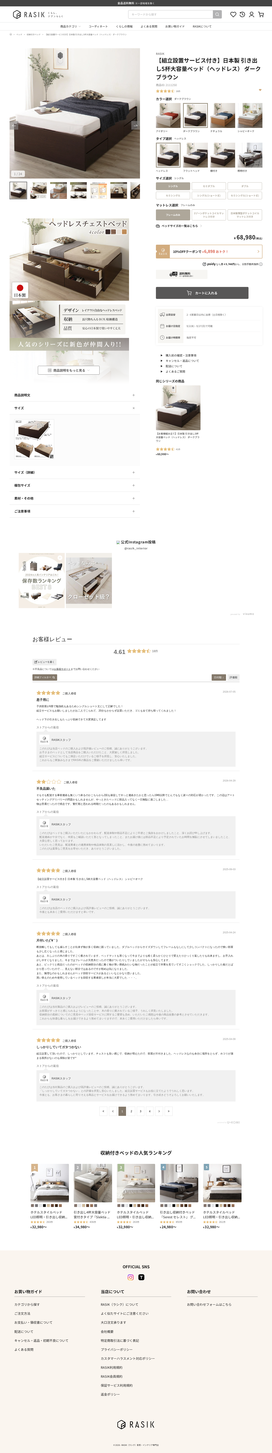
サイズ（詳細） (25, 472)
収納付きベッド (34, 34)
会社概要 (107, 1331)
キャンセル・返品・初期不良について (41, 1340)
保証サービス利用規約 (117, 1385)
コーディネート (98, 26)
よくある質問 (149, 26)
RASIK (160, 54)
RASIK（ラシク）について (119, 1304)
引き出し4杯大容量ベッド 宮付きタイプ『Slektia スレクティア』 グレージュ (92, 1214)
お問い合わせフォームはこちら (209, 1304)
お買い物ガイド (175, 26)
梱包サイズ (22, 485)
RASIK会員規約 (111, 1376)
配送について (174, 366)
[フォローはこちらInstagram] (131, 1277)
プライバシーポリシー (117, 1349)
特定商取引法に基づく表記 (120, 1340)
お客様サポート (62, 669)
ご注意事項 (22, 511)
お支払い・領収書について (33, 1322)
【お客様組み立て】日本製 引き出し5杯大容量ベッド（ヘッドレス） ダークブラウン (178, 437)
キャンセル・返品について (182, 361)
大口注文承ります (113, 1322)
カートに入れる (206, 293)
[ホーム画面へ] (11, 34)
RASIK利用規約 (111, 1367)
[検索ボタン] (217, 14)
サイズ (19, 407)
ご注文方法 (22, 1313)
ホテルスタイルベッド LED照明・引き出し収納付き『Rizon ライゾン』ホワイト (136, 1214)
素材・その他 (23, 498)
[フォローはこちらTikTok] (141, 1277)
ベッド (19, 34)
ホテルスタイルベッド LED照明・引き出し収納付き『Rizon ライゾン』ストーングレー (222, 1214)
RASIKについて (202, 26)
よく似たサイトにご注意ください (125, 1313)
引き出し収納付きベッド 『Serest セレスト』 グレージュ (178, 1214)
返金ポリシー (110, 1394)
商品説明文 (22, 395)
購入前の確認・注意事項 (181, 355)
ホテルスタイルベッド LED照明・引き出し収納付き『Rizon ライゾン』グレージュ (49, 1214)
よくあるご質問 (175, 371)
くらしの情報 (124, 26)
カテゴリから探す (27, 1304)
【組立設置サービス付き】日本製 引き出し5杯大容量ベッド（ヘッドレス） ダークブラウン (86, 34)
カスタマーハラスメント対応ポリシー (128, 1358)
